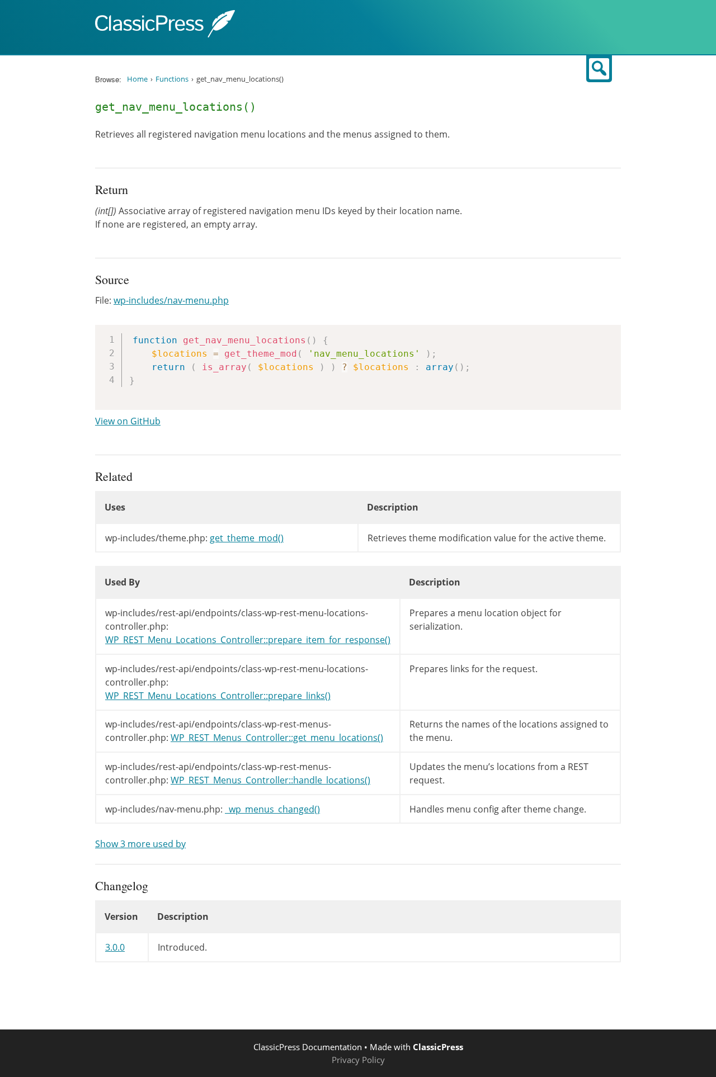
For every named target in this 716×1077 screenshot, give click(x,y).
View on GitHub (128, 421)
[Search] (599, 68)
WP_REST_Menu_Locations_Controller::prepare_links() (218, 695)
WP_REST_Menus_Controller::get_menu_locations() (277, 737)
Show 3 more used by (140, 844)
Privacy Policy (358, 1059)
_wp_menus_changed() (272, 809)
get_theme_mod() (247, 538)
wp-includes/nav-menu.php (171, 300)
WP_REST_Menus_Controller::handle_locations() (270, 780)
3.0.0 (115, 947)
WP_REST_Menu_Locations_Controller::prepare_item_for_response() (247, 640)
